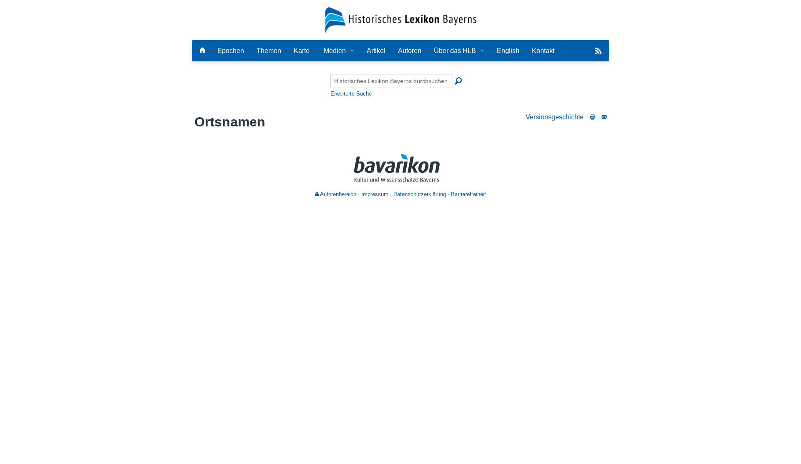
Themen (269, 50)
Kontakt (543, 50)
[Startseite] (401, 19)
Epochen (230, 50)
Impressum (374, 194)
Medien (335, 50)
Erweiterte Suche (351, 94)
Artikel (376, 50)
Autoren (409, 50)
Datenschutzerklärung (419, 194)
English (508, 50)
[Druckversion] (592, 117)
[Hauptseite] (202, 50)
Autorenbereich (337, 194)
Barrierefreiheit (468, 194)
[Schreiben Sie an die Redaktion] (604, 117)
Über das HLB (455, 50)
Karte (302, 50)
